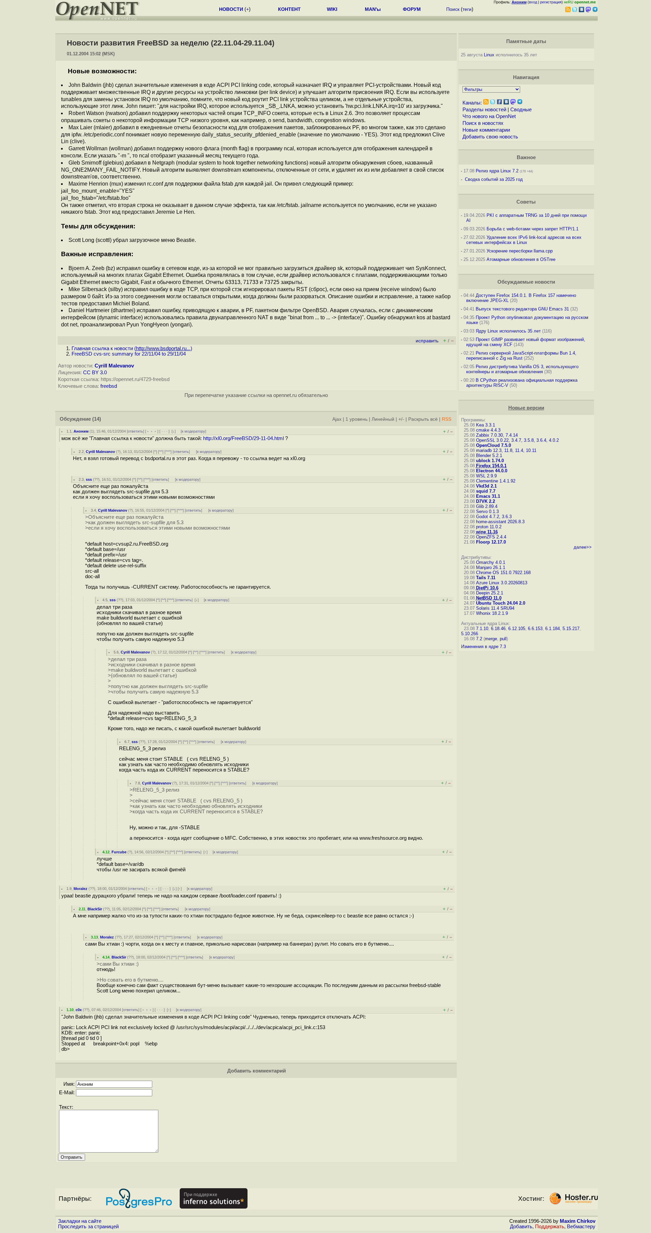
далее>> (583, 547)
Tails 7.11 (485, 577)
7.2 (479, 638)
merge (491, 638)
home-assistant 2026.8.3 (500, 521)
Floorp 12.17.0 (491, 542)
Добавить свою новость (490, 136)
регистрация (550, 2)
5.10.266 (469, 633)
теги (467, 9)
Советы (526, 202)
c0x (79, 1010)
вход (533, 2)
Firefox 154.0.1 (491, 465)
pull (503, 638)
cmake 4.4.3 (488, 430)
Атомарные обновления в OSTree (521, 259)
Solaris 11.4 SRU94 (495, 608)
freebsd (108, 386)
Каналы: (472, 103)
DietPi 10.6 (487, 587)
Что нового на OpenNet (489, 116)
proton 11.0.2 (488, 526)
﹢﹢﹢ (151, 431)
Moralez (80, 889)
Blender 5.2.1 (489, 455)
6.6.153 (535, 628)
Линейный (383, 419)
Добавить (521, 1226)
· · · (164, 431)
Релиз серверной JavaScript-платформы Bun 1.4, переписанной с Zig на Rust (521, 355)
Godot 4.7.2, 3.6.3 (494, 516)
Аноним (81, 431)
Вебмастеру (581, 1226)
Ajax (336, 419)
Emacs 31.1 (488, 496)
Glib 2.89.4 (486, 506)
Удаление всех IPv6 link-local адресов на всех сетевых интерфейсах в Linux (523, 240)
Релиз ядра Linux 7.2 (497, 170)
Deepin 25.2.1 (489, 592)
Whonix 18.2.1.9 (492, 613)
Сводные (521, 109)
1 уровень (357, 419)
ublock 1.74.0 (490, 460)
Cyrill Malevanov (114, 365)
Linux (489, 54)
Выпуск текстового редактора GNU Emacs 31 (522, 308)
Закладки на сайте (79, 1221)
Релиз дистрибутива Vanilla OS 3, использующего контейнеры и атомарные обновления (522, 369)
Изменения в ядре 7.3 (483, 646)
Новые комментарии (486, 130)
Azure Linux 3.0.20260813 (501, 582)
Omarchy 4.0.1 (490, 562)
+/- (401, 419)
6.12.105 (516, 628)
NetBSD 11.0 (488, 598)
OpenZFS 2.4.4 (491, 536)
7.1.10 (482, 628)
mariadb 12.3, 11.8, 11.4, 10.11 (506, 450)
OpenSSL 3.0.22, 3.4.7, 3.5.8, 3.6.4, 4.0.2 (517, 440)
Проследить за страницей (88, 1226)
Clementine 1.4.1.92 (495, 480)
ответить (135, 431)
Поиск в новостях (483, 123)
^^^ (168, 452)
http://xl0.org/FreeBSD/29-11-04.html (243, 438)
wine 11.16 (487, 531)
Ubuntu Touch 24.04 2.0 (500, 603)
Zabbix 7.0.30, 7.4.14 (497, 435)
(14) (96, 419)
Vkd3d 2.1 (486, 486)
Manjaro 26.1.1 (490, 567)
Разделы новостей (484, 109)
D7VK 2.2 (485, 501)
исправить (427, 340)
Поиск (452, 9)
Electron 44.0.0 (491, 470)
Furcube (119, 852)
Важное (526, 157)
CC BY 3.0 (95, 372)
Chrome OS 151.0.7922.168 (503, 572)
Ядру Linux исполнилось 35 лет (508, 331)
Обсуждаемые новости (526, 282)
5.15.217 (571, 628)
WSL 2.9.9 (486, 475)
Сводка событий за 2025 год (494, 179)
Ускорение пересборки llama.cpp (520, 250)
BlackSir (94, 909)
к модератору (193, 431)
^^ (160, 452)
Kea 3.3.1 (485, 425)
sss (89, 479)
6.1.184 (552, 628)
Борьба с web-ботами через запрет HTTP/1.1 (532, 228)
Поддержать (549, 1226)
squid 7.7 (485, 491)
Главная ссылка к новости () (132, 348)
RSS (446, 419)
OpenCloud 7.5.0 (493, 445)
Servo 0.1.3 (487, 511)
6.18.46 (498, 628)
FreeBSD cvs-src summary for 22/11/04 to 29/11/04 (129, 354)
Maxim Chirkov (577, 1221)
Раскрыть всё (423, 419)
